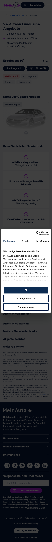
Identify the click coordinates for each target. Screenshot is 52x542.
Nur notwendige (26, 307)
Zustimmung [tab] (9, 241)
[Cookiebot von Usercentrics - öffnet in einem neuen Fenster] (37, 233)
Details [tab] (25, 241)
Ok (26, 290)
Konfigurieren (24, 298)
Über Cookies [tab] (42, 241)
